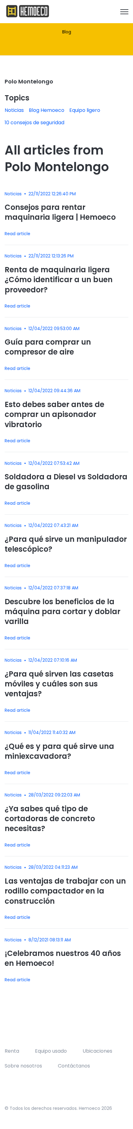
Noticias (14, 110)
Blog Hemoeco (46, 110)
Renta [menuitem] (12, 1051)
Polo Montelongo (29, 81)
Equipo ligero (84, 110)
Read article (17, 234)
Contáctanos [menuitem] (74, 1065)
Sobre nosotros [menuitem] (23, 1065)
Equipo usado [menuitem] (51, 1051)
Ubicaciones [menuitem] (97, 1051)
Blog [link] (66, 32)
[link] (28, 11)
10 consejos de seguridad (34, 122)
